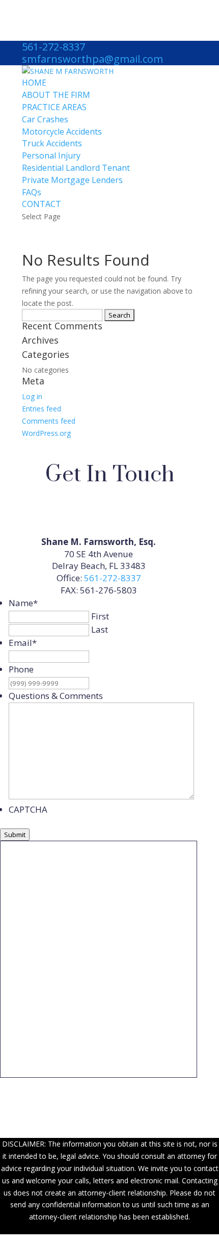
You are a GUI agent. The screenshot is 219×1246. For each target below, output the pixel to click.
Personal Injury (51, 155)
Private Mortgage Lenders (72, 180)
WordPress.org (46, 433)
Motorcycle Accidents (62, 131)
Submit (14, 834)
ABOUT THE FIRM (56, 94)
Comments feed (48, 421)
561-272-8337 (53, 47)
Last (99, 629)
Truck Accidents (52, 143)
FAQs (31, 192)
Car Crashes (45, 119)
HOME (34, 82)
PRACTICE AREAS (54, 107)
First (100, 616)
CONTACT (41, 204)
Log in (32, 396)
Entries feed (41, 408)
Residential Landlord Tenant (76, 167)
